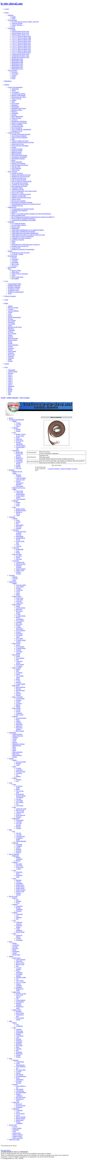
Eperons (14, 147)
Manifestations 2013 (17, 67)
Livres (13, 26)
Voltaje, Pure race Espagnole (20, 273)
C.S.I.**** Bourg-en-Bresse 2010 (21, 41)
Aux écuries (15, 73)
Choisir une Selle (16, 98)
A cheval (14, 75)
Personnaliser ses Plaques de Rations (22, 202)
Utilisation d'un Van (17, 205)
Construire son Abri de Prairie (20, 184)
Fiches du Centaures (10, 296)
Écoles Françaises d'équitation (20, 145)
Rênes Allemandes (17, 162)
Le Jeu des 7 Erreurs (17, 254)
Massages (14, 111)
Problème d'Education (14, 285)
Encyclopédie (12, 320)
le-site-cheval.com (12, 3)
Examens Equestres (17, 149)
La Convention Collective (19, 225)
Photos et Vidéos (16, 270)
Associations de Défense (18, 93)
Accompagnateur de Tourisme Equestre (23, 209)
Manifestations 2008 (17, 60)
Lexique (6, 363)
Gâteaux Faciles (16, 199)
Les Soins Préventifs (17, 126)
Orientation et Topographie (19, 157)
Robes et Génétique (17, 124)
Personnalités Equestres (18, 158)
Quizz (6, 367)
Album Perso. (15, 272)
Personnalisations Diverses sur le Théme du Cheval (26, 204)
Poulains (10, 346)
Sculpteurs (11, 353)
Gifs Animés (11, 324)
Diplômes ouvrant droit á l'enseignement (23, 249)
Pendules (10, 337)
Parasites (14, 115)
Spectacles (11, 356)
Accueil (6, 9)
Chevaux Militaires (13, 311)
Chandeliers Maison (17, 188)
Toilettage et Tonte (17, 131)
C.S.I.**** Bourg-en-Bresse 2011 (21, 43)
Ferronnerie (11, 322)
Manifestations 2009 (17, 62)
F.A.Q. (6, 281)
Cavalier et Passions (53, 468)
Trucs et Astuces (25, 397)
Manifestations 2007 (17, 59)
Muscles (10, 389)
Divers (13, 78)
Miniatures (11, 328)
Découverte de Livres (18, 144)
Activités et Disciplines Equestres (21, 134)
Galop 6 (10, 383)
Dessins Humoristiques (14, 317)
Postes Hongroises (13, 345)
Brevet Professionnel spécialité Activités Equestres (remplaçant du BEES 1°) (33, 217)
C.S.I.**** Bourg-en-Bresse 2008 (21, 38)
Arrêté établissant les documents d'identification (25, 233)
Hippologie (15, 105)
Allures (14, 90)
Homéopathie (15, 106)
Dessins (10, 315)
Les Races (14, 119)
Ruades (14, 77)
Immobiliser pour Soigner (19, 108)
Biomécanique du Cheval (19, 97)
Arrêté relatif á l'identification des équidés (23, 231)
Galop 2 (10, 376)
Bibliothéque (8, 81)
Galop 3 (10, 378)
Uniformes (11, 358)
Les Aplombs (15, 92)
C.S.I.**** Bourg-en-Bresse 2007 (21, 36)
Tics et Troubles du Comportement (21, 129)
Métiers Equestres (17, 153)
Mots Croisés (15, 264)
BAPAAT (14, 212)
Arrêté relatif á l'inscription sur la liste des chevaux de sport (28, 235)
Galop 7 (10, 384)
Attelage (10, 306)
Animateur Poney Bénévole (19, 210)
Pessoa (13, 160)
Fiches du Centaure (17, 150)
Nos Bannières (12, 267)
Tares (9, 394)
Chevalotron (15, 259)
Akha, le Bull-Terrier (17, 277)
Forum (6, 299)
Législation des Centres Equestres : (21, 238)
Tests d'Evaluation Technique (20, 165)
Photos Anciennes (13, 338)
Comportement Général (14, 284)
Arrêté (13, 243)
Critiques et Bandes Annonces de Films (23, 142)
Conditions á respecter (18, 239)
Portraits (10, 343)
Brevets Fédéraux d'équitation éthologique (23, 218)
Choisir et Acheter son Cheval (20, 141)
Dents (13, 102)
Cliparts (10, 312)
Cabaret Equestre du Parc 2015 (20, 33)
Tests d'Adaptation (17, 128)
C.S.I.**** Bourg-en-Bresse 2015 (21, 49)
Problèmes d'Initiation (14, 287)
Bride (13, 139)
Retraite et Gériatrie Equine (19, 123)
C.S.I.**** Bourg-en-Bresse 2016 (21, 51)
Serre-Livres (11, 354)
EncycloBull (15, 278)
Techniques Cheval (13, 290)
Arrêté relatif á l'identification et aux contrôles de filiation (28, 230)
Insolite (14, 17)
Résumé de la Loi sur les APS (20, 246)
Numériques (11, 330)
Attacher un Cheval (17, 173)
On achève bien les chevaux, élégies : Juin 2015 (25, 21)
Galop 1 (10, 375)
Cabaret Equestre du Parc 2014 (20, 31)
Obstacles (10, 332)
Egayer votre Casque (17, 192)
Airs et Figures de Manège (19, 136)
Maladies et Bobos (17, 110)
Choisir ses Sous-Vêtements (19, 137)
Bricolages (15, 72)
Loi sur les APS (16, 248)
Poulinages (11, 348)
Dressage (10, 319)
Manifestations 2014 (17, 68)
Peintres (10, 335)
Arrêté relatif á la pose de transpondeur (22, 236)
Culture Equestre (12, 371)
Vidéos (13, 18)
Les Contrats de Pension (18, 223)
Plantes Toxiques (16, 118)
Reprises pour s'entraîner (18, 163)
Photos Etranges (12, 340)
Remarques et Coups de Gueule (20, 252)
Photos (6, 303)
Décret (13, 241)
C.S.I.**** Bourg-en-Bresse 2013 (21, 46)
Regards (10, 349)
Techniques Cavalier (13, 288)
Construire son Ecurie (18, 189)
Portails (10, 341)
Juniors (10, 387)
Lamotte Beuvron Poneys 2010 (20, 54)
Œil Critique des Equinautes (19, 155)
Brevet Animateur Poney (19, 215)
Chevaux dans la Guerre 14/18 (20, 34)
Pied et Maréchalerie (17, 116)
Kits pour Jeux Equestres (19, 201)
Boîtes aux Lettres (13, 307)
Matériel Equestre (16, 152)
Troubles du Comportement (15, 292)
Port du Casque (16, 226)
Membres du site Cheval (15, 327)
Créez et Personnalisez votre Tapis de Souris (24, 191)
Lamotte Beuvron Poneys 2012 (20, 57)
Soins (9, 392)
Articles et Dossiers (13, 397)
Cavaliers (10, 309)
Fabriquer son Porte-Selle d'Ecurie (21, 197)
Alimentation (15, 89)
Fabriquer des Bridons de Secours (21, 175)
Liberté (10, 325)
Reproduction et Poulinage (19, 121)
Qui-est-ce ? (15, 265)
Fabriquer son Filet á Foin (19, 178)
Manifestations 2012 (17, 65)
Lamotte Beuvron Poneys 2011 (20, 55)
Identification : (16, 228)
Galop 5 (10, 381)
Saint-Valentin (12, 351)
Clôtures (14, 100)
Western (10, 361)
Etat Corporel (15, 103)
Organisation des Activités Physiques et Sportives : (26, 244)
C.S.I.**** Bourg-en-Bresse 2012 (21, 44)
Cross (9, 314)
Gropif (13, 275)
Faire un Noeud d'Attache (19, 179)
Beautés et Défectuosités (18, 95)
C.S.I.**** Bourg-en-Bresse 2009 (21, 39)
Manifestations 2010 (17, 64)
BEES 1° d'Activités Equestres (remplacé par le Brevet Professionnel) (31, 213)
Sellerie (10, 391)
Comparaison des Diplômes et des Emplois (24, 220)
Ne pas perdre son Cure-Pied (20, 183)
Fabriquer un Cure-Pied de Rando (21, 194)
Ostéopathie (15, 113)
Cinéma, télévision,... (17, 25)
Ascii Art (14, 257)
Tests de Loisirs (16, 166)
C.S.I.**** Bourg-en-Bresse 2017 (21, 52)
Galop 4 (10, 379)
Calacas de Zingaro (17, 23)
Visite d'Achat (15, 170)
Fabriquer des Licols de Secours (21, 176)
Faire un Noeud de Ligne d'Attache (22, 181)
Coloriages (15, 260)
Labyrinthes (15, 262)
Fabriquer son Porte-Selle (19, 196)
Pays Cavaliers (12, 333)
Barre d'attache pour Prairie (19, 186)
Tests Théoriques (16, 168)
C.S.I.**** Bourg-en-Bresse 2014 (21, 47)
